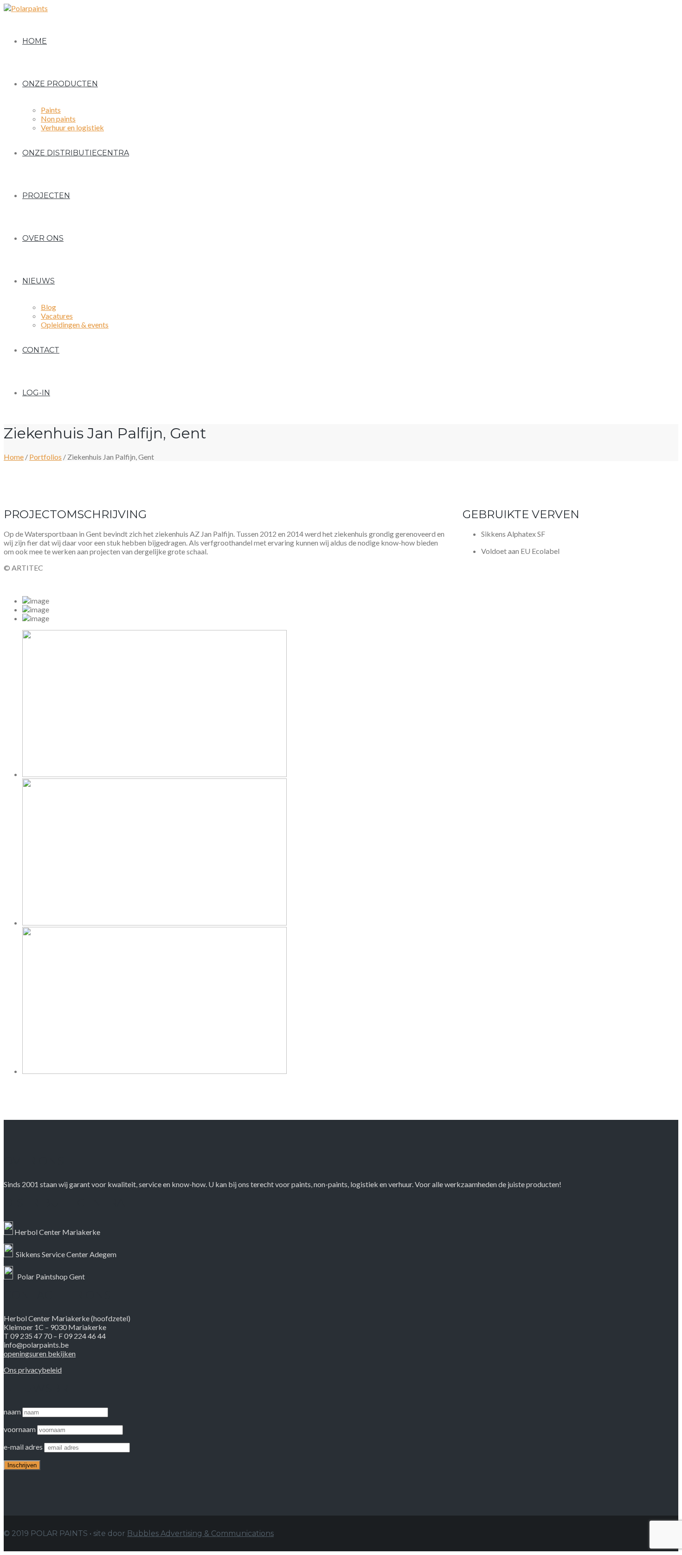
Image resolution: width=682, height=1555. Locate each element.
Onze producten (60, 83)
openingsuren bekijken (40, 1353)
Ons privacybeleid (33, 1369)
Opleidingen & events (75, 324)
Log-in (36, 392)
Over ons (43, 238)
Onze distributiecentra (75, 152)
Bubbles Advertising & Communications (200, 1533)
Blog (48, 306)
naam (12, 1411)
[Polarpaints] (26, 8)
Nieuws (38, 280)
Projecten (46, 195)
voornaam (20, 1429)
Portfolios (45, 456)
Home (34, 41)
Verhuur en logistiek (72, 127)
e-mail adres (24, 1446)
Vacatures (57, 315)
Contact (40, 350)
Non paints (58, 118)
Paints (51, 109)
